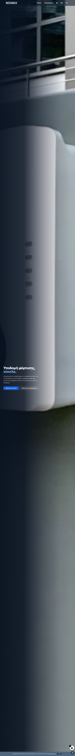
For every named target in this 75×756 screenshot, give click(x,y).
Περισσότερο (53, 753)
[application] (72, 753)
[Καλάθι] (57, 2)
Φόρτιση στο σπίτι (11, 388)
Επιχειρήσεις (48, 3)
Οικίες (39, 3)
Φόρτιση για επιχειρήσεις (29, 388)
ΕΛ (67, 3)
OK (59, 753)
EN (62, 3)
